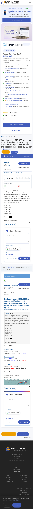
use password (9, 254)
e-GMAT (9, 475)
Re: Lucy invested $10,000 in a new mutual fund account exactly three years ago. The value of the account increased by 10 (16, 303)
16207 (9, 289)
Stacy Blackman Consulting (24, 488)
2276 (9, 165)
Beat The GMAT (10, 267)
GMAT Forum (16, 456)
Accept (17, 505)
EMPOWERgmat (9, 477)
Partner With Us (16, 462)
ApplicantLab (24, 477)
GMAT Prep (16, 458)
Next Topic (26, 156)
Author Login (16, 469)
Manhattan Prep (9, 481)
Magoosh (9, 479)
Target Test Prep (9, 483)
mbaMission (24, 481)
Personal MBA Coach (24, 486)
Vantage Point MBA (24, 494)
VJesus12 (8, 172)
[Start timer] (5, 178)
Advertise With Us (16, 465)
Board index (4, 136)
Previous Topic (10, 156)
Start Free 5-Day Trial (16, 124)
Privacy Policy (16, 500)
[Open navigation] (30, 2)
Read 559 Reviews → (16, 130)
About (16, 467)
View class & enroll (16, 20)
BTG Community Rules (16, 454)
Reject (7, 505)
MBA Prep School (24, 483)
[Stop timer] (7, 178)
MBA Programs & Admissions (16, 460)
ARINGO (24, 479)
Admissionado (24, 475)
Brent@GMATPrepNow (11, 309)
